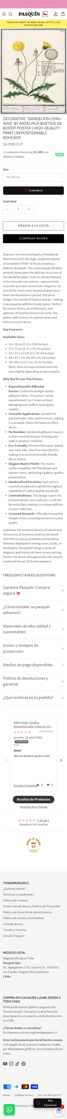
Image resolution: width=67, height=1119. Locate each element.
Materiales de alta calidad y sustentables (27, 629)
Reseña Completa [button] (25, 786)
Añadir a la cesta (33, 226)
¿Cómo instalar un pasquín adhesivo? (26, 610)
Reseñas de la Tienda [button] (33, 807)
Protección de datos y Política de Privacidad (31, 906)
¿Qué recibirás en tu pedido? (28, 697)
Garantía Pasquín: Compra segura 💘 (26, 590)
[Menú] (4, 14)
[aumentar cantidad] (29, 209)
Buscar (6, 1095)
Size (6, 170)
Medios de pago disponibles (28, 665)
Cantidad (9, 201)
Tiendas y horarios (15, 930)
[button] (38, 785)
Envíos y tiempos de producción (20, 648)
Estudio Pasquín (13, 936)
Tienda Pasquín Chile (23, 1106)
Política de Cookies (15, 901)
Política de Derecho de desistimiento (27, 912)
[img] (22, 732)
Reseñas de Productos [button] (33, 799)
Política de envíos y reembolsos (23, 918)
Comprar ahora (33, 239)
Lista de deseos (13, 924)
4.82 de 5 (43, 821)
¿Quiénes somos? (14, 889)
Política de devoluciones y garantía (25, 681)
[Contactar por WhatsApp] (9, 1109)
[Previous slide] (6, 760)
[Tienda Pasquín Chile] (29, 14)
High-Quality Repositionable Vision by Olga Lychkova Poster (33, 727)
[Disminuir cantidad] (7, 209)
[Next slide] (61, 760)
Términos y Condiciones (18, 895)
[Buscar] (12, 14)
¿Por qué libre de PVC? (50, 1095)
